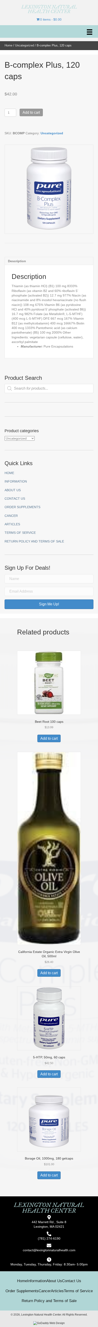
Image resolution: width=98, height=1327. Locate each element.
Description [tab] (17, 261)
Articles (12, 524)
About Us (13, 490)
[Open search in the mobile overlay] (49, 388)
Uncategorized (24, 45)
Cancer (11, 516)
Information (16, 481)
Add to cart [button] (49, 738)
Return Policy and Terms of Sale (34, 541)
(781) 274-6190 (49, 1238)
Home (8, 45)
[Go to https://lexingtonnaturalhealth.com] (49, 9)
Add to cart (31, 112)
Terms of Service (20, 532)
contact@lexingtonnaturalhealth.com (49, 1250)
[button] (49, 604)
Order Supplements (22, 507)
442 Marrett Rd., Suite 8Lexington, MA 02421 (49, 1224)
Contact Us (15, 498)
